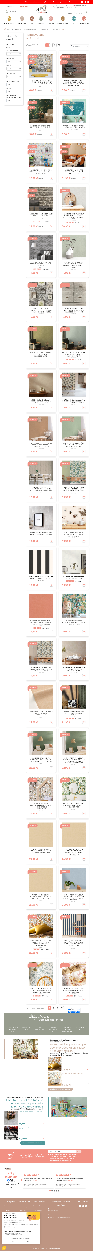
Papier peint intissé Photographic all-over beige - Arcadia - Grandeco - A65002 (41, 489)
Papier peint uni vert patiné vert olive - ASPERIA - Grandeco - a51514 (41, 354)
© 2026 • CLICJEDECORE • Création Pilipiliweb (46, 1248)
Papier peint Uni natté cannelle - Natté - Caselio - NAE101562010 (74, 171)
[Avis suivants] (87, 1180)
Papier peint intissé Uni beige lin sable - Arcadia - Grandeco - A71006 (41, 400)
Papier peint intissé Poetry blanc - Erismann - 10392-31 (74, 577)
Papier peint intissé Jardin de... (72, 1073)
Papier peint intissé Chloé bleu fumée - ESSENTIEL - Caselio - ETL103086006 (41, 990)
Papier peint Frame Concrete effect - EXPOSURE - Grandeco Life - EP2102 (41, 310)
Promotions (24, 6)
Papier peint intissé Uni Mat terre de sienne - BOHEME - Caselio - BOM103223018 (41, 622)
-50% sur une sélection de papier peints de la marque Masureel (46, 2)
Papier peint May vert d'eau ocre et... (75, 1058)
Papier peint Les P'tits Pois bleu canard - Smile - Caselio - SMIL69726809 (73, 127)
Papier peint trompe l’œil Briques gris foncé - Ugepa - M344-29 (41, 263)
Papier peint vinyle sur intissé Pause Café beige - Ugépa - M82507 (74, 534)
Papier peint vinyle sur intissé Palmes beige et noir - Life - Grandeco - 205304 (73, 400)
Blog (70, 13)
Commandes (38, 1210)
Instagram (88, 2)
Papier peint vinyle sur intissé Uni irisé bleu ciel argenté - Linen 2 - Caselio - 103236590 (74, 897)
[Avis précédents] (21, 1180)
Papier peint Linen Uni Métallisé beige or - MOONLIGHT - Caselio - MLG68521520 (74, 851)
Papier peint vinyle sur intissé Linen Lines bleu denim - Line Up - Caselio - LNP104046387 (74, 943)
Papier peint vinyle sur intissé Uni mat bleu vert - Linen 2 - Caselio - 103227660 (41, 759)
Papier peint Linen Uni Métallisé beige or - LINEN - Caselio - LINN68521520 (41, 896)
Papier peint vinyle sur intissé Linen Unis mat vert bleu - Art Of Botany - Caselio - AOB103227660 (74, 760)
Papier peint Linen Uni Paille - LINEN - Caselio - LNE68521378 (41, 713)
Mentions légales (25, 1208)
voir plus (35, 1180)
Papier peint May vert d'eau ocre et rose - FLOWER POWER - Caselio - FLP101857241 (41, 943)
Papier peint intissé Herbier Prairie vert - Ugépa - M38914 (41, 126)
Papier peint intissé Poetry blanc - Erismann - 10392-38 (41, 533)
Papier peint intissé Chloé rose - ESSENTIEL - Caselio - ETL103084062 (73, 990)
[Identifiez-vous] (80, 13)
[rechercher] (8, 12)
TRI (71, 43)
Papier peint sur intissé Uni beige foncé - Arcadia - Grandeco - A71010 (41, 444)
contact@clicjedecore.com (62, 1217)
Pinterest (85, 2)
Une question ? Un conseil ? (71, 7)
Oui (9, 47)
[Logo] (42, 9)
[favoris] (75, 13)
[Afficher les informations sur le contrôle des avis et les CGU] (18, 1183)
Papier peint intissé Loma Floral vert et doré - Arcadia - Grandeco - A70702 (73, 488)
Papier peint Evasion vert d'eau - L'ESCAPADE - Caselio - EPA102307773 (73, 805)
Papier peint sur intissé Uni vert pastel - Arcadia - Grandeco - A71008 (74, 444)
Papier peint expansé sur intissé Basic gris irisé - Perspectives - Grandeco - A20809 (73, 216)
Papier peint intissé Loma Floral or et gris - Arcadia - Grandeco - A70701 (41, 669)
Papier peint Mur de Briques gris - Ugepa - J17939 (41, 214)
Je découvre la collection (60, 1089)
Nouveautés (11, 6)
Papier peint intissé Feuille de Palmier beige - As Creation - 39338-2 (74, 669)
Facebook (82, 2)
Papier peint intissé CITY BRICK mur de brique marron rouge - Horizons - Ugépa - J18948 (73, 83)
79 (59, 45)
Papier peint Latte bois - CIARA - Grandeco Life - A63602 (74, 713)
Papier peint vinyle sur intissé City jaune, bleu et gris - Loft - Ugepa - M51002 (41, 82)
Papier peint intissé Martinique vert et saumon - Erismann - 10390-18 (73, 622)
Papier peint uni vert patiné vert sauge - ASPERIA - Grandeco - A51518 (73, 354)
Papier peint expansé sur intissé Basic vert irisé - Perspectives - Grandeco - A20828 (73, 264)
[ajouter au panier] (51, 90)
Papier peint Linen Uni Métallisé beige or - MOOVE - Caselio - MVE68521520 (41, 850)
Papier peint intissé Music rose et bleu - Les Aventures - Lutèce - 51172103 (41, 171)
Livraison (22, 1206)
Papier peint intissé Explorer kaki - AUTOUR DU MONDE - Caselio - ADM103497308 (41, 806)
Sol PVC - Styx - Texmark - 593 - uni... (31, 1112)
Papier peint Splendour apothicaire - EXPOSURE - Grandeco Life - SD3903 (74, 310)
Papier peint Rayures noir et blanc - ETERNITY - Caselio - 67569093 (41, 578)
